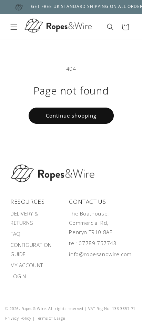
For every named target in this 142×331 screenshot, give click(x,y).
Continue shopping (71, 115)
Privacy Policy (18, 318)
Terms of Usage (50, 318)
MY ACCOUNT (26, 265)
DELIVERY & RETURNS (24, 218)
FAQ (15, 233)
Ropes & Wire (33, 308)
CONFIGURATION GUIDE (31, 249)
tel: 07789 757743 (92, 243)
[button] (13, 26)
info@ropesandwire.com (100, 254)
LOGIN (18, 276)
